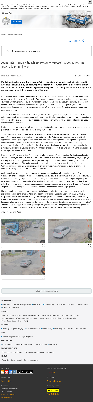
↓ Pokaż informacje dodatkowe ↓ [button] (47, 291)
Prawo (3, 332)
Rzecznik (5, 360)
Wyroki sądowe (27, 336)
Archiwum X (37, 304)
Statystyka (5, 325)
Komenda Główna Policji (31, 315)
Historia (69, 315)
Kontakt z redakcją (6, 381)
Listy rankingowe (41, 344)
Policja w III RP (58, 315)
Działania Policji (7, 300)
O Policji (4, 311)
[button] (89, 13)
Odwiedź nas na (6, 372)
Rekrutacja (53, 344)
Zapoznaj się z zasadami (8, 394)
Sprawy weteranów (31, 360)
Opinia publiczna (81, 329)
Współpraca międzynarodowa (26, 318)
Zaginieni (71, 304)
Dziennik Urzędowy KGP (11, 336)
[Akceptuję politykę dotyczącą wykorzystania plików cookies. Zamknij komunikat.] (90, 2)
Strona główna (6, 34)
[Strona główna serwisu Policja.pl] (3, 12)
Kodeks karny (47, 329)
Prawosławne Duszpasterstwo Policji (15, 321)
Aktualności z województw (21, 304)
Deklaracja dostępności (54, 381)
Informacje (6, 329)
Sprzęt (76, 315)
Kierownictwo (16, 315)
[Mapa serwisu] (6, 12)
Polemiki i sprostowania (10, 307)
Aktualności (17, 34)
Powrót (78, 76)
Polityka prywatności (7, 397)
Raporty (69, 329)
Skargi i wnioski (16, 360)
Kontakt (4, 356)
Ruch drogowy (49, 304)
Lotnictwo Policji (82, 304)
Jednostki (5, 315)
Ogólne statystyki (18, 329)
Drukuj (88, 76)
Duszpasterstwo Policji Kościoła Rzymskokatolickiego (58, 318)
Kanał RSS (2, 372)
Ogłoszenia (28, 344)
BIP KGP (55, 372)
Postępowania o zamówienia (12, 352)
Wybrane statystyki (33, 329)
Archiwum (50, 352)
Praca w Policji (6, 340)
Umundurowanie (8, 318)
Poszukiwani (61, 304)
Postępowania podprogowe (34, 352)
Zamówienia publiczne (9, 348)
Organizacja (46, 315)
